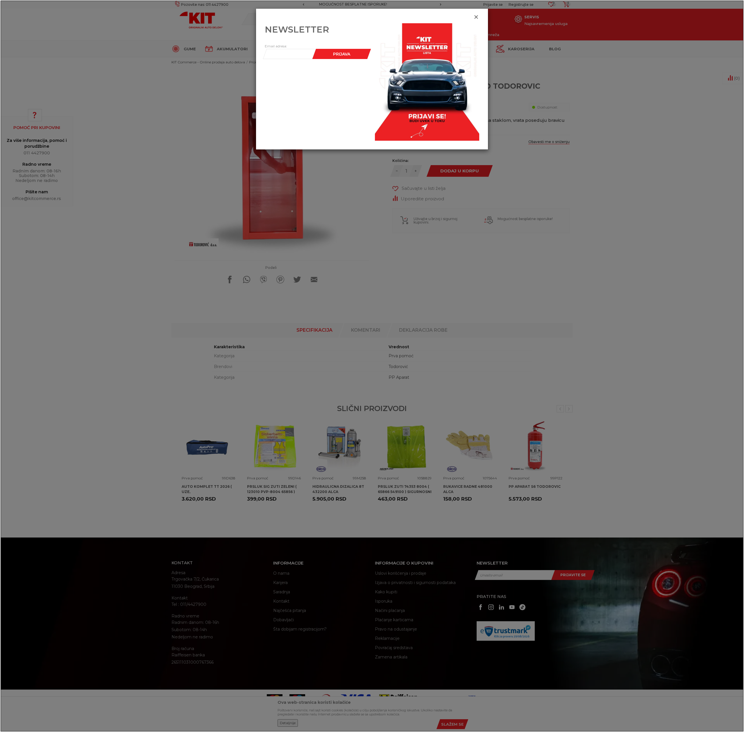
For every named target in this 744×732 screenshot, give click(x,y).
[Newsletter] (427, 81)
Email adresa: (276, 46)
